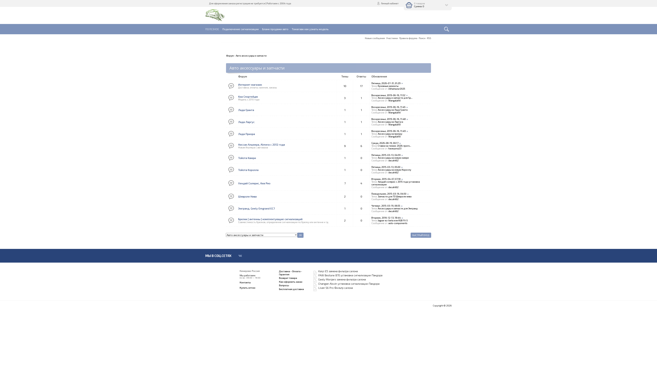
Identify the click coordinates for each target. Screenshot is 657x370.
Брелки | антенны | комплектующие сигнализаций (270, 219)
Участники (392, 38)
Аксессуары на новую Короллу (394, 169)
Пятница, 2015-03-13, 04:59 (386, 155)
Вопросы (284, 285)
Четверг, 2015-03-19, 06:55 (385, 205)
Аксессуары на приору (390, 133)
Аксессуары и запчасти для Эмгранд (398, 208)
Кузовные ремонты (388, 86)
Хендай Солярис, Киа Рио (254, 183)
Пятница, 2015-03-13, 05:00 (385, 167)
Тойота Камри (247, 157)
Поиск (422, 38)
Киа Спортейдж (248, 96)
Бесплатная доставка (291, 289)
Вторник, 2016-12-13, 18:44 (386, 217)
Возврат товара (288, 277)
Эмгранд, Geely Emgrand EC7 (256, 208)
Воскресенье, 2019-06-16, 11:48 (388, 119)
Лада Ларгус (246, 122)
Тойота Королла (248, 169)
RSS (429, 38)
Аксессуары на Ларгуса (390, 121)
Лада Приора (246, 133)
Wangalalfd (394, 100)
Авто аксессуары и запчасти (251, 55)
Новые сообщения (375, 38)
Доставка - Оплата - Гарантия (290, 273)
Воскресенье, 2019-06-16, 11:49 (388, 131)
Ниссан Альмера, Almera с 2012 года (261, 144)
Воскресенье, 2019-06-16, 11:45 (388, 107)
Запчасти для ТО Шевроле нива (394, 196)
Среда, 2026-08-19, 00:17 (384, 143)
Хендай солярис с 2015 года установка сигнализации (395, 183)
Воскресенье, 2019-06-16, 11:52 (388, 95)
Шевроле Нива (247, 196)
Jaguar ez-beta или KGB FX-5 (393, 220)
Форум (230, 55)
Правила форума (408, 38)
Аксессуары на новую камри (393, 157)
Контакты (245, 282)
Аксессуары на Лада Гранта (393, 109)
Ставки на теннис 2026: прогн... (394, 145)
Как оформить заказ (290, 281)
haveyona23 (394, 148)
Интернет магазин (250, 84)
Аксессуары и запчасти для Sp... (395, 97)
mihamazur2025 (396, 88)
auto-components (397, 223)
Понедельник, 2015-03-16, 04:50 (388, 193)
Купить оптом (247, 287)
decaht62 (393, 160)
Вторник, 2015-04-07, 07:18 (386, 179)
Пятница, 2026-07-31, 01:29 (386, 83)
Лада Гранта (246, 110)
